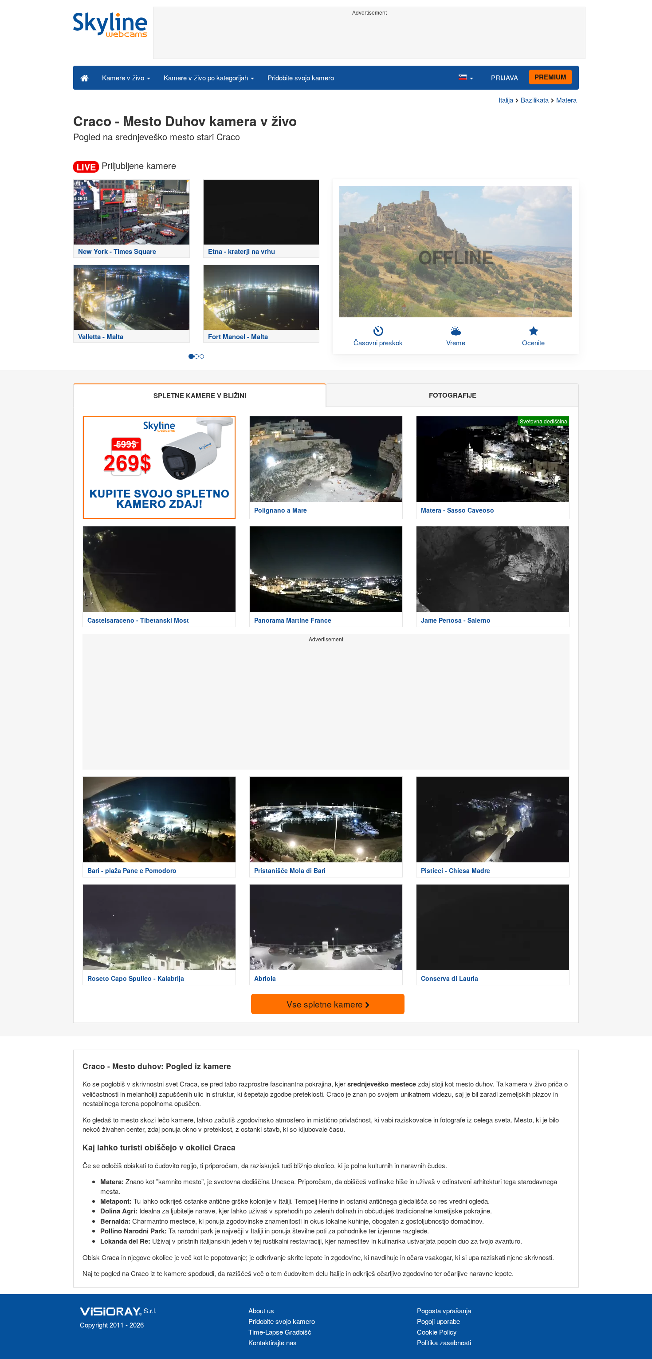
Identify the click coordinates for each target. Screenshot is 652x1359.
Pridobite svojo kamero (300, 77)
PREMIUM (550, 77)
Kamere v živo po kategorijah (207, 77)
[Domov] (84, 77)
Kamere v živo (124, 77)
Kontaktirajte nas (272, 1342)
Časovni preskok (378, 342)
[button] (466, 77)
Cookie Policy (437, 1331)
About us (261, 1310)
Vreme (455, 342)
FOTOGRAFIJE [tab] (452, 395)
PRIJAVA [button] (504, 77)
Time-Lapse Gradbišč (279, 1331)
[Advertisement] (369, 39)
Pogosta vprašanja (444, 1310)
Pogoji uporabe (438, 1321)
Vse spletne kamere (326, 1004)
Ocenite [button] (533, 342)
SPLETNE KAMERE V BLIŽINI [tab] (199, 395)
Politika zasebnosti (444, 1342)
